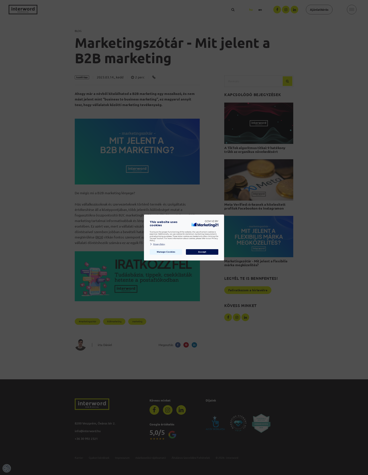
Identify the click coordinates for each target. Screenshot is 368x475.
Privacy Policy (159, 244)
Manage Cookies (166, 252)
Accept (202, 252)
